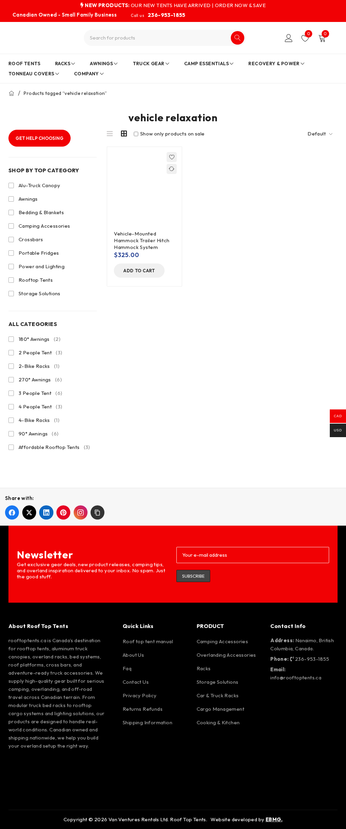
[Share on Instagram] (81, 512)
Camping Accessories (44, 226)
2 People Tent (40, 352)
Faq (127, 668)
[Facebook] (16, 764)
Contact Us (136, 682)
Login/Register (288, 38)
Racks (204, 668)
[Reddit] (94, 764)
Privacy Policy (140, 695)
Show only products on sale (172, 134)
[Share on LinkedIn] (46, 512)
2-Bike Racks (39, 366)
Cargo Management (220, 709)
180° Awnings (39, 339)
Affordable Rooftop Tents (54, 447)
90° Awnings (39, 433)
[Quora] (36, 783)
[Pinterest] (55, 764)
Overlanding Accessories (226, 655)
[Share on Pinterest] (63, 512)
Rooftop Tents (36, 280)
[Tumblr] (16, 783)
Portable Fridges (39, 253)
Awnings (28, 199)
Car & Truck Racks (218, 695)
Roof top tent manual (148, 641)
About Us (133, 655)
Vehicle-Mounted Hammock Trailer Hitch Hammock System (142, 240)
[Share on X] (29, 512)
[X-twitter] (75, 764)
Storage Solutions (39, 293)
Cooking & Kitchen (218, 722)
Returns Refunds (143, 709)
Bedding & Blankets (41, 212)
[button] (139, 270)
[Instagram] (36, 764)
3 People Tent (40, 393)
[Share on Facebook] (12, 512)
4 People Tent (40, 406)
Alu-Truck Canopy (39, 185)
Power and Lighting (42, 266)
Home (11, 93)
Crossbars (31, 239)
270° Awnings (40, 379)
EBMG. (274, 819)
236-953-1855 (167, 15)
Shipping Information (147, 722)
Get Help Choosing (40, 138)
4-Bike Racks (39, 420)
